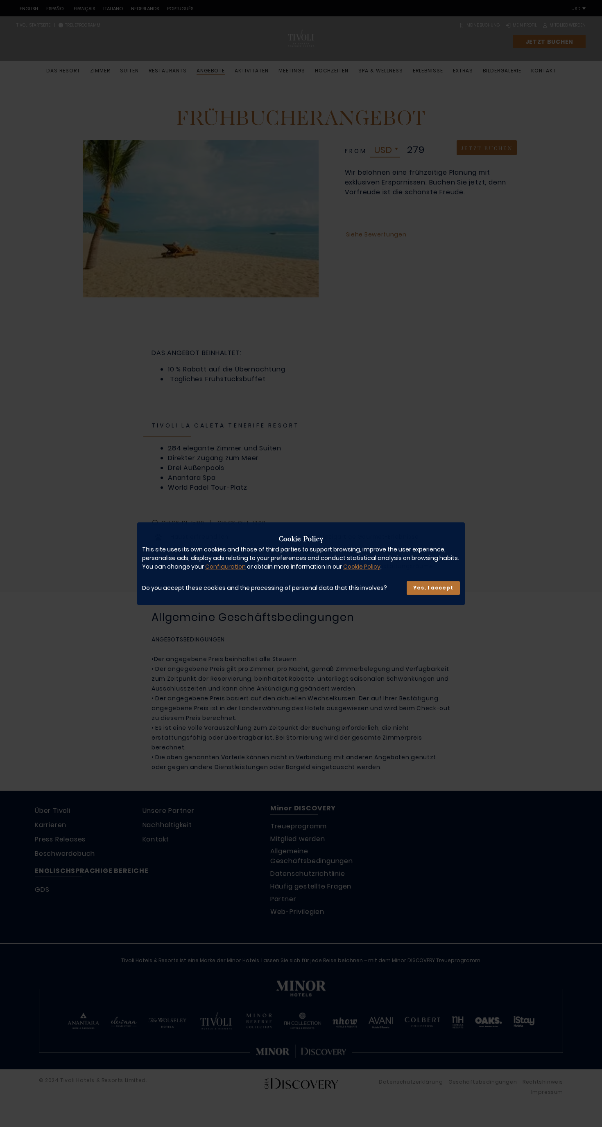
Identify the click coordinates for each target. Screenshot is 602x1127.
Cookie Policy (361, 566)
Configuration (225, 566)
